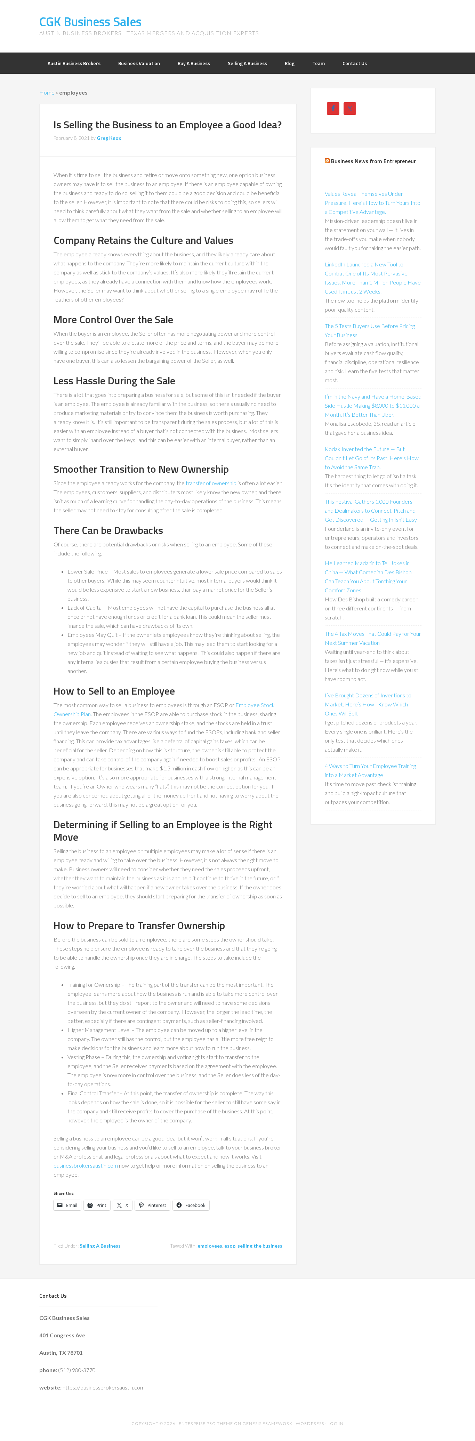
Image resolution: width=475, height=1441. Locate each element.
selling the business (260, 1246)
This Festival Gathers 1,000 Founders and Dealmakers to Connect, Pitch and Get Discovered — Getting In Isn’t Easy (371, 510)
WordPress (310, 1423)
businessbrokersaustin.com (86, 1165)
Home (47, 92)
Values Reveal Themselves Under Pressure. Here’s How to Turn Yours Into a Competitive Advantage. (372, 202)
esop (229, 1246)
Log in (336, 1423)
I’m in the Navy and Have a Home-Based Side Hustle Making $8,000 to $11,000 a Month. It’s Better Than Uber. (373, 405)
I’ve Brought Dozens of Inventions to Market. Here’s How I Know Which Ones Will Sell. (368, 704)
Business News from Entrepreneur (373, 161)
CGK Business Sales (90, 21)
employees (210, 1246)
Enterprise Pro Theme (206, 1423)
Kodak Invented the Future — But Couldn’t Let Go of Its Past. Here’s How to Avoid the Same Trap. (372, 458)
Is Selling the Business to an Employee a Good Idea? (168, 125)
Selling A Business (100, 1246)
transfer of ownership (211, 483)
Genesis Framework (267, 1423)
